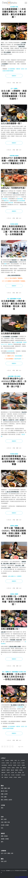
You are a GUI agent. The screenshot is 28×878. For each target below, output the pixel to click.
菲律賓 (7, 839)
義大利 (2, 791)
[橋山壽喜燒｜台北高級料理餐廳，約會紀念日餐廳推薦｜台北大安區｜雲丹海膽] (14, 693)
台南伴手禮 (10, 765)
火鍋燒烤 (16, 525)
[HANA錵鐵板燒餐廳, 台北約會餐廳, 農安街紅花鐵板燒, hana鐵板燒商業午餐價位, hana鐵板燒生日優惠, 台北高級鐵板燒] (14, 323)
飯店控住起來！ (18, 358)
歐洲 (16, 772)
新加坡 (6, 836)
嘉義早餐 (8, 770)
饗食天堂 (6, 200)
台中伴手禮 (22, 760)
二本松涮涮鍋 (19, 707)
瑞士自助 (12, 774)
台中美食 (7, 762)
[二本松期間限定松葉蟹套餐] (14, 31)
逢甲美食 (10, 777)
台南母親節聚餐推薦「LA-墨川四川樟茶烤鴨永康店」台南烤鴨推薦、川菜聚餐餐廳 (14, 460)
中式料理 (12, 224)
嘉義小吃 (24, 767)
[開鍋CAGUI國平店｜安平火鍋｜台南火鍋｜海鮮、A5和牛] (14, 550)
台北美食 (22, 762)
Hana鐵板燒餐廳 (18, 342)
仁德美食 (11, 760)
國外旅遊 (20, 770)
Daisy (20, 82)
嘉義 (21, 767)
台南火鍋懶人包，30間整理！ (15, 576)
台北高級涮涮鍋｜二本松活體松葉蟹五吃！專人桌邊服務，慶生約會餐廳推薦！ (14, 13)
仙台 (2, 828)
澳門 (2, 774)
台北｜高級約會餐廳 (11, 298)
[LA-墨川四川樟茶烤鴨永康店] (14, 478)
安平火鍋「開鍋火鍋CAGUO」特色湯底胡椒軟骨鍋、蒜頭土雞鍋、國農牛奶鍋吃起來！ (14, 532)
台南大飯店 (4, 198)
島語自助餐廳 (18, 356)
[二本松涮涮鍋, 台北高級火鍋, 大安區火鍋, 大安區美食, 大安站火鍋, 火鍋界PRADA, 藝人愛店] (14, 113)
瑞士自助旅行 (18, 774)
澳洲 (2, 808)
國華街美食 (3, 772)
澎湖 (2, 861)
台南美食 (16, 155)
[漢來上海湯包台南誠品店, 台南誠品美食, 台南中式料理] (14, 248)
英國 (2, 777)
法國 (23, 772)
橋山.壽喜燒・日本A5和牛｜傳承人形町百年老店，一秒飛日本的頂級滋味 (14, 677)
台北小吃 (18, 762)
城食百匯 (11, 202)
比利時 (6, 794)
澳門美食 (5, 774)
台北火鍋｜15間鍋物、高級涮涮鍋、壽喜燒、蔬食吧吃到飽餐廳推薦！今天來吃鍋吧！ (14, 95)
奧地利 (6, 799)
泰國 (2, 836)
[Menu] (25, 2)
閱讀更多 (14, 75)
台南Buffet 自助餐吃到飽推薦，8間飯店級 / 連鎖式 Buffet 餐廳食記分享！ (14, 161)
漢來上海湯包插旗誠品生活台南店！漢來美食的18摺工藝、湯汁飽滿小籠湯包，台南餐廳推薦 (14, 230)
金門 (5, 861)
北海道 (15, 760)
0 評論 (13, 82)
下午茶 (3, 760)
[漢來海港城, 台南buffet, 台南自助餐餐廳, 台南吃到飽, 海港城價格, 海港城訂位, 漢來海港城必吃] (14, 177)
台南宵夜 (14, 765)
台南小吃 (18, 765)
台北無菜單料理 (10, 351)
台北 (11, 762)
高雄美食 (19, 777)
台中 (18, 760)
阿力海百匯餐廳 (21, 200)
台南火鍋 (8, 767)
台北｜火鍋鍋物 (14, 88)
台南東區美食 (4, 767)
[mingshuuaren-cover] (14, 401)
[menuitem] (25, 2)
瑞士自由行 (23, 774)
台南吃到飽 (12, 155)
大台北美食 (12, 6)
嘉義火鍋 (12, 770)
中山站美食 (7, 760)
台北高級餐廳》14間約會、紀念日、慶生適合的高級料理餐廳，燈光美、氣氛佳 (14, 305)
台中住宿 (3, 762)
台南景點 (23, 765)
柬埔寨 (2, 839)
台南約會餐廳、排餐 (12, 376)
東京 (2, 819)
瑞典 (5, 797)
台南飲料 (17, 767)
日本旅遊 (12, 772)
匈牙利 (10, 799)
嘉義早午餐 (3, 770)
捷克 (2, 799)
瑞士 (9, 774)
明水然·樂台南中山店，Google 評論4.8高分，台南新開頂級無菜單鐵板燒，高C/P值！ (14, 382)
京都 (5, 822)
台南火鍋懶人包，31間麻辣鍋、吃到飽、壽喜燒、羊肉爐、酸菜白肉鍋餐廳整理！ (14, 600)
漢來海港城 (20, 198)
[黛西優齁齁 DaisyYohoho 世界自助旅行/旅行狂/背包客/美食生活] (11, 2)
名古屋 (2, 825)
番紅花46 (10, 344)
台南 (12, 853)
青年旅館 (15, 777)
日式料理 (8, 772)
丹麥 (2, 797)
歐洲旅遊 (19, 772)
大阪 (2, 822)
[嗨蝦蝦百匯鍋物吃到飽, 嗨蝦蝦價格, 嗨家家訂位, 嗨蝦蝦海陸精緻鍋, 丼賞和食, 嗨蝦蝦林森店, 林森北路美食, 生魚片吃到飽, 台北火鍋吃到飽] (14, 618)
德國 (5, 788)
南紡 (5, 263)
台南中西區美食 (4, 765)
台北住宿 (14, 762)
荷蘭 (2, 794)
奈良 (9, 822)
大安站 (16, 6)
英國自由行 (6, 777)
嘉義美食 (16, 770)
